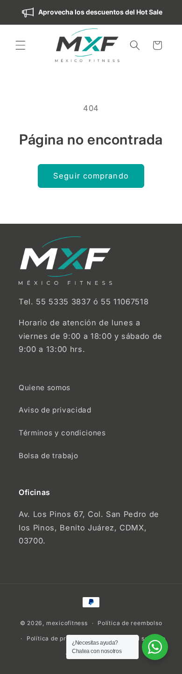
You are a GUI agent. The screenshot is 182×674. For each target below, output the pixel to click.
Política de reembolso (130, 622)
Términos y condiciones (62, 432)
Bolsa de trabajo (48, 455)
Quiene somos (44, 387)
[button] (20, 45)
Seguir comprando (91, 175)
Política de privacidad (59, 638)
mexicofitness (67, 622)
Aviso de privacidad (55, 410)
